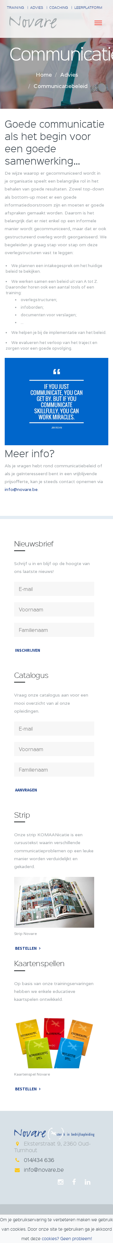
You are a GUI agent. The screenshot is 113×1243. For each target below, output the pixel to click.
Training (15, 7)
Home (44, 74)
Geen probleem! (76, 1238)
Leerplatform (88, 7)
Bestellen (26, 948)
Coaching (58, 7)
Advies (36, 7)
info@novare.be (21, 489)
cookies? (50, 1238)
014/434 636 (39, 1159)
